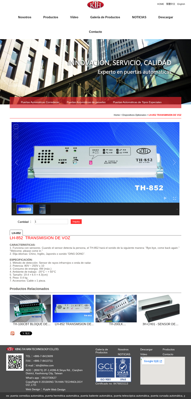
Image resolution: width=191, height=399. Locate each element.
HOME (160, 4)
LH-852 (16, 233)
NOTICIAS (124, 354)
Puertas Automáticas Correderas (40, 102)
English (181, 4)
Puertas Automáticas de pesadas (86, 102)
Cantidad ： (25, 221)
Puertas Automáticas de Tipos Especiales (137, 102)
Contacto (168, 354)
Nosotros (123, 349)
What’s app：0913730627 (41, 377)
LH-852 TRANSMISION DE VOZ (73, 325)
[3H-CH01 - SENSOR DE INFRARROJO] (159, 308)
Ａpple (54, 389)
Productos (169, 349)
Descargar (146, 349)
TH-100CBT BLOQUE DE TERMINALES (30, 325)
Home (117, 115)
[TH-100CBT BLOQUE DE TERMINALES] (30, 308)
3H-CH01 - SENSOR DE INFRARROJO (159, 325)
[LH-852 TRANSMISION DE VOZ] (73, 308)
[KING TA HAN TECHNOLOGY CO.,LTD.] (33, 348)
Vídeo (143, 354)
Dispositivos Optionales (34, 112)
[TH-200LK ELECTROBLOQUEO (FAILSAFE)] (116, 308)
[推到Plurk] (12, 333)
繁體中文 (170, 4)
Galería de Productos (102, 351)
